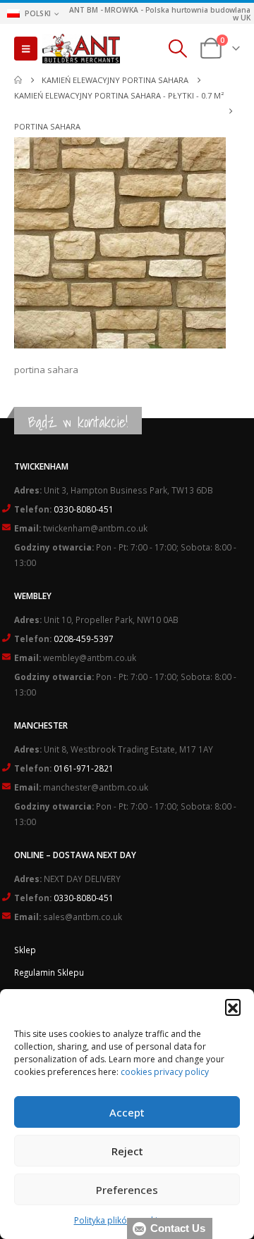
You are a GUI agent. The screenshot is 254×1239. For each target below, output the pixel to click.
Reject (127, 1151)
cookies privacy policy (165, 1072)
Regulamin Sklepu (49, 972)
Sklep (25, 949)
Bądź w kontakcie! (78, 422)
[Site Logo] (81, 48)
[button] (233, 1007)
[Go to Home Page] (18, 80)
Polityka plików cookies (120, 1220)
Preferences (127, 1190)
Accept (127, 1112)
